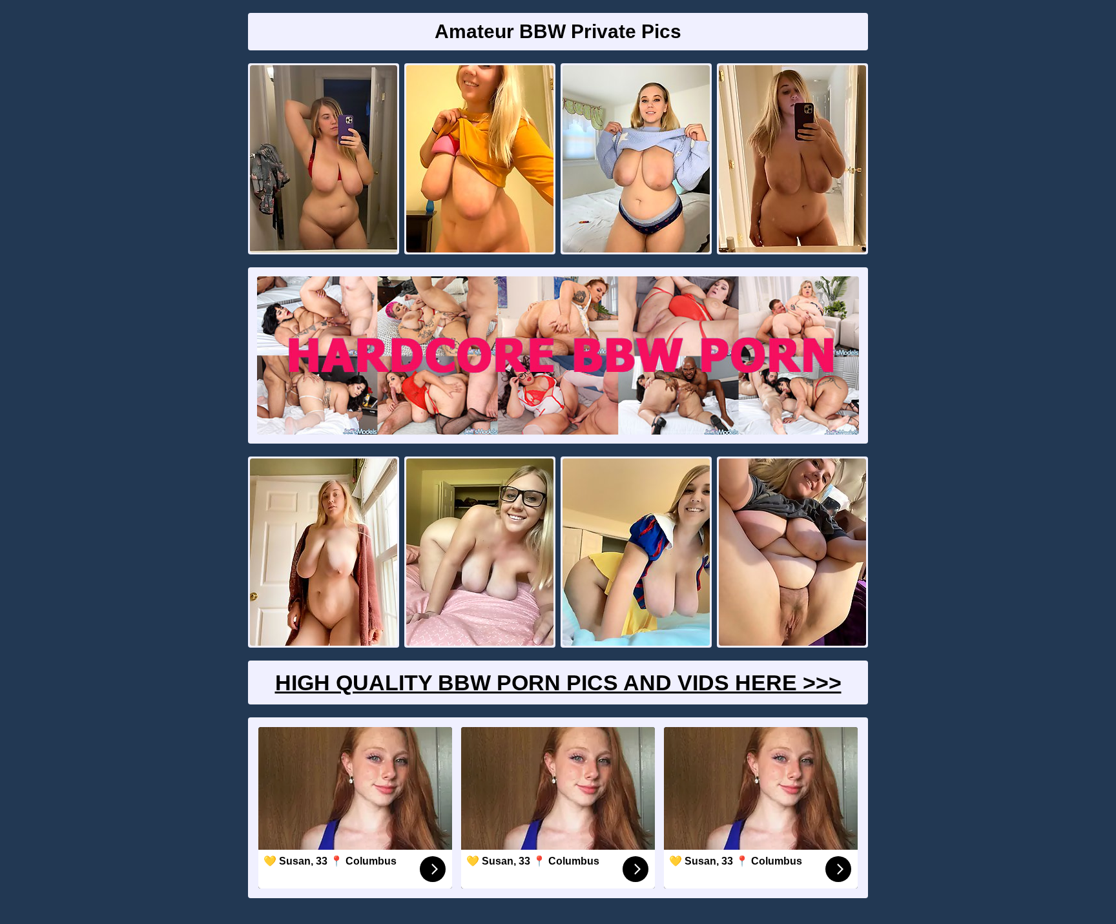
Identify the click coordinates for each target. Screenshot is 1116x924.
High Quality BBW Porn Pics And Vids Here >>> (558, 682)
